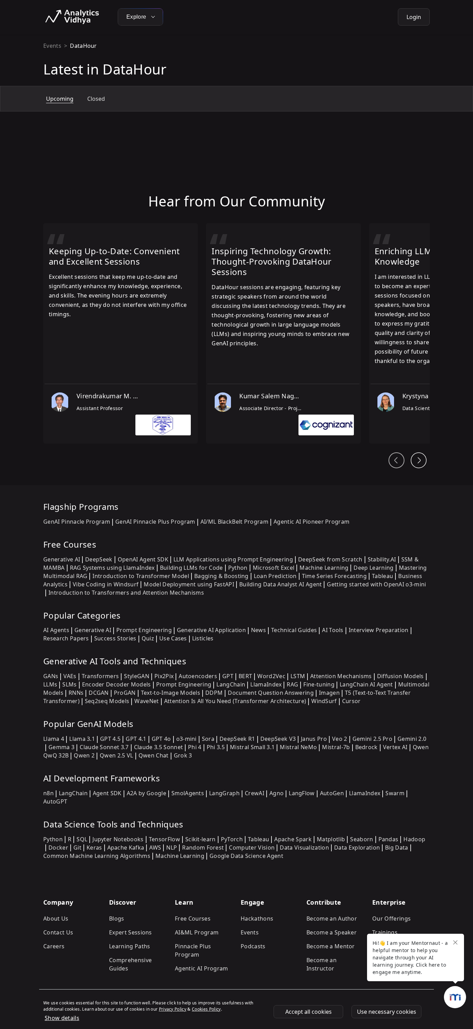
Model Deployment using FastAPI (189, 584)
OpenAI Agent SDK (143, 559)
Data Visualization (304, 847)
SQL (82, 839)
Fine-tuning (318, 684)
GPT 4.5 (110, 739)
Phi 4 (195, 747)
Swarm (394, 793)
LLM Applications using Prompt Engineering (233, 559)
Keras (94, 847)
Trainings (385, 932)
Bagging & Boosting (221, 576)
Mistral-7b (336, 747)
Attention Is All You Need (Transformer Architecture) (235, 701)
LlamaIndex (266, 684)
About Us (56, 918)
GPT (227, 676)
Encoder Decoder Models (116, 684)
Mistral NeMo (298, 747)
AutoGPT (55, 801)
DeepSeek (99, 559)
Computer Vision (252, 847)
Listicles (203, 638)
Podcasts (253, 946)
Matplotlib (331, 839)
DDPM (214, 693)
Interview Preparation (379, 630)
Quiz (148, 638)
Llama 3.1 (82, 739)
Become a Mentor (330, 946)
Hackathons (257, 918)
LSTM (298, 676)
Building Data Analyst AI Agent (280, 584)
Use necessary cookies (386, 1011)
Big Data (396, 847)
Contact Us (58, 932)
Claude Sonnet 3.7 (104, 747)
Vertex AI (395, 747)
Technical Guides (294, 630)
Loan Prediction (275, 576)
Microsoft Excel (274, 567)
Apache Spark (293, 839)
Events (52, 46)
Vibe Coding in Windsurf (106, 584)
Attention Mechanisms (341, 676)
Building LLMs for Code (191, 567)
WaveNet (146, 701)
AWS (155, 847)
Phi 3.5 (216, 747)
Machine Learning (324, 567)
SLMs (69, 684)
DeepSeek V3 (278, 739)
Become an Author (331, 918)
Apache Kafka (125, 847)
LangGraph (224, 793)
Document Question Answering (271, 693)
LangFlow (302, 793)
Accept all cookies (308, 1011)
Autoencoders (198, 676)
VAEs (69, 676)
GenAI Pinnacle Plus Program (155, 521)
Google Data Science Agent (246, 856)
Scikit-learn (200, 839)
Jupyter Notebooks (117, 839)
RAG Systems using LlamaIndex (112, 567)
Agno (276, 793)
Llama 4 (53, 739)
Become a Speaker (331, 932)
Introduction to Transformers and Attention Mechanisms (126, 592)
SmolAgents (187, 793)
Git (77, 847)
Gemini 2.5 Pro (372, 739)
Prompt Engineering (144, 630)
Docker (58, 847)
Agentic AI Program (201, 968)
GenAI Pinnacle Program (76, 521)
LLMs (50, 684)
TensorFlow (164, 839)
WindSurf (324, 701)
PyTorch (232, 839)
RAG (292, 684)
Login (414, 17)
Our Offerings (391, 918)
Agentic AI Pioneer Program (311, 521)
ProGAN (125, 693)
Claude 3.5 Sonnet (158, 747)
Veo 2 (339, 739)
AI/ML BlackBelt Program (234, 521)
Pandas (388, 839)
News (258, 630)
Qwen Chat (154, 755)
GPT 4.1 (136, 739)
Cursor (351, 701)
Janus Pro (314, 739)
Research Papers (66, 638)
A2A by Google (146, 793)
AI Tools (332, 630)
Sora (208, 739)
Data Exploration (357, 847)
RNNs (76, 693)
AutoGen (332, 793)
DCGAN (99, 693)
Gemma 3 (61, 747)
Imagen (329, 693)
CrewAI (254, 793)
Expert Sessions (130, 932)
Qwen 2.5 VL (116, 755)
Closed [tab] (96, 99)
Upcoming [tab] (59, 99)
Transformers (100, 676)
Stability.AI (382, 559)
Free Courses (193, 918)
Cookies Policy (206, 1009)
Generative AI (61, 559)
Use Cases (173, 638)
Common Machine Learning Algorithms (96, 856)
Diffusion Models (400, 676)
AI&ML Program (196, 932)
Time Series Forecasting (334, 576)
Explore (137, 17)
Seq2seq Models (107, 701)
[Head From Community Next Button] (419, 460)
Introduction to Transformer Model (140, 576)
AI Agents (56, 630)
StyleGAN (136, 676)
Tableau (382, 576)
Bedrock (366, 747)
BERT (245, 676)
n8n (48, 793)
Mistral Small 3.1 (252, 747)
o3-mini (186, 739)
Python (238, 567)
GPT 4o (161, 739)
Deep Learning (373, 567)
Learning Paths (129, 946)
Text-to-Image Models (170, 693)
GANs (50, 676)
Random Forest (203, 847)
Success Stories (115, 638)
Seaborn (361, 839)
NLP (171, 847)
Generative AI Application (211, 630)
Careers (53, 946)
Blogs (116, 918)
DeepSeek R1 (237, 739)
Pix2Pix (163, 676)
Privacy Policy (172, 1009)
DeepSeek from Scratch (330, 559)
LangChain (230, 684)
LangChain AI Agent (366, 684)
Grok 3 (183, 755)
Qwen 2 (84, 755)
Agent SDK (107, 793)
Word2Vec (271, 676)
